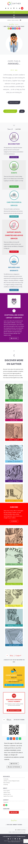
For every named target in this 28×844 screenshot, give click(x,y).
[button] (20, 20)
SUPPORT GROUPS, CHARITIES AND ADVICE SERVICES (14, 235)
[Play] (19, 28)
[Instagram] (11, 839)
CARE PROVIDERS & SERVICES (14, 203)
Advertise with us (7, 794)
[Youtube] (20, 839)
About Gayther (6, 790)
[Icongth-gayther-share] (13, 28)
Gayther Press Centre (8, 796)
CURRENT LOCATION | (21, 830)
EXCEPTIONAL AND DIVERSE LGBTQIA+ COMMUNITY (14, 316)
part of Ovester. (14, 836)
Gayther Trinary (6, 792)
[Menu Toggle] (14, 12)
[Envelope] (4, 805)
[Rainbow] (15, 28)
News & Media (6, 782)
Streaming (5, 784)
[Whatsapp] (6, 805)
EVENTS (14, 173)
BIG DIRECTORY (14, 144)
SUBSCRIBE (14, 507)
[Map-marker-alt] (17, 28)
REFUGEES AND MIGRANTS (14, 269)
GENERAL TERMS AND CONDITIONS (17, 840)
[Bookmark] (15, 839)
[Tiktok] (17, 839)
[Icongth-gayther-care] (11, 28)
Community (5, 779)
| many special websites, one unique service (13, 26)
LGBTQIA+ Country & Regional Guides (11, 780)
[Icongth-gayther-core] (9, 28)
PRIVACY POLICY (6, 840)
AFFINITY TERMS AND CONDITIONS (14, 841)
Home (10, 832)
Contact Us (5, 802)
